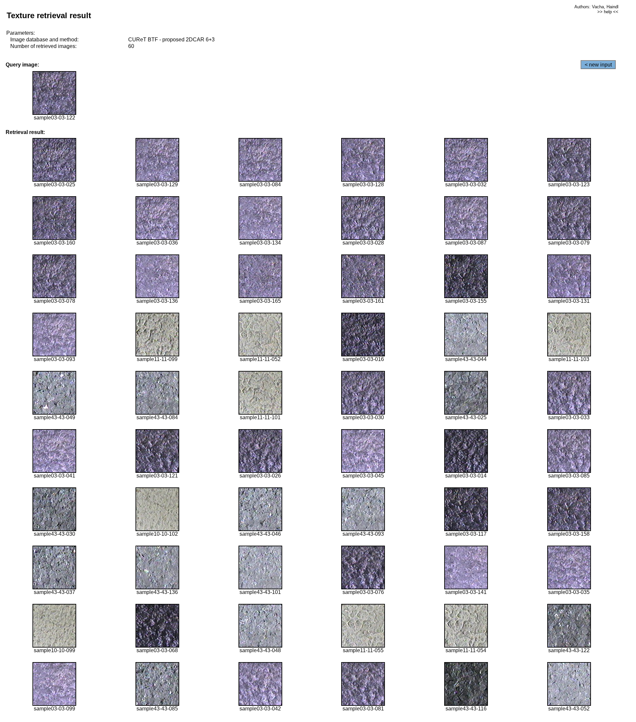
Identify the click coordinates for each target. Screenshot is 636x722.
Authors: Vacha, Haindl (596, 6)
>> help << (607, 11)
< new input (598, 65)
